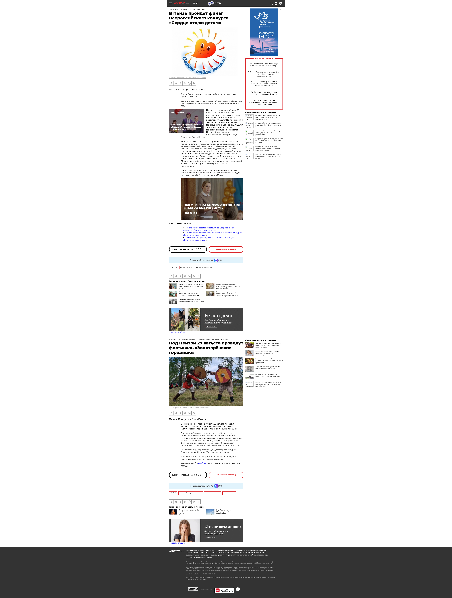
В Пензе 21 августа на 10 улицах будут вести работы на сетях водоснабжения (264, 74)
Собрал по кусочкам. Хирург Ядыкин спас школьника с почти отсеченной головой (269, 140)
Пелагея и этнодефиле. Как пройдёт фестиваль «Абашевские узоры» (191, 512)
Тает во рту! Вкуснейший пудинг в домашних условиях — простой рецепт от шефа (267, 345)
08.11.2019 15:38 (174, 9)
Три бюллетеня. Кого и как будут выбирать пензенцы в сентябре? (264, 65)
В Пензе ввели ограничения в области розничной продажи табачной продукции (264, 84)
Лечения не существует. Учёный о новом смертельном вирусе (267, 367)
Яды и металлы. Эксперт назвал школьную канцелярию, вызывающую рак (267, 353)
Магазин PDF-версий (225, 550)
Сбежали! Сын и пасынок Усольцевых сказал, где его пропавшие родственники (269, 133)
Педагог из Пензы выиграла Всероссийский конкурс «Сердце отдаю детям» (211, 206)
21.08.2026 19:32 (174, 339)
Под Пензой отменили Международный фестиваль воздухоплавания (226, 512)
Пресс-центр (210, 550)
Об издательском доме (195, 550)
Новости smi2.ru (177, 332)
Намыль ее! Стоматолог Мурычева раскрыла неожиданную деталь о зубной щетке (268, 384)
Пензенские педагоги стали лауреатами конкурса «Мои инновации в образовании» (189, 294)
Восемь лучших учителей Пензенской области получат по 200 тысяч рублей (228, 286)
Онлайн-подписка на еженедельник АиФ (251, 550)
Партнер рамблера (206, 589)
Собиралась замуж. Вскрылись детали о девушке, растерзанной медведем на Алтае (267, 148)
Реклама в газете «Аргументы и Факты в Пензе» (249, 552)
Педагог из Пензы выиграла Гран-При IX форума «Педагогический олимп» (191, 286)
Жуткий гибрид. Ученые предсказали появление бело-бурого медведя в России (269, 125)
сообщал (202, 463)
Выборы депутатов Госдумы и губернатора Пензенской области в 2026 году (239, 555)
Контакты (204, 555)
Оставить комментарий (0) (226, 249)
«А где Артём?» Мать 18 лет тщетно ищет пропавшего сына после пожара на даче (268, 117)
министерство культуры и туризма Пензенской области (189, 408)
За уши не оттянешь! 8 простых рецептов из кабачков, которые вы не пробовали (269, 361)
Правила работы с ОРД (220, 552)
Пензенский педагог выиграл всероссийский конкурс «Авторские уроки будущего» (227, 294)
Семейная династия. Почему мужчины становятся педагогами (191, 300)
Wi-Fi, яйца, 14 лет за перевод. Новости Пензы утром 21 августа (264, 93)
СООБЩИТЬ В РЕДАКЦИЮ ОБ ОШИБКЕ (199, 557)
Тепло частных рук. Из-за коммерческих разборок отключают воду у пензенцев (264, 103)
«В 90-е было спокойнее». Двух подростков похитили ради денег (267, 375)
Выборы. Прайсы (192, 555)
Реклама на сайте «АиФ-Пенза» (197, 552)
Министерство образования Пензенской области (187, 78)
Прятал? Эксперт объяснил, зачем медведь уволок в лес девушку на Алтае (267, 156)
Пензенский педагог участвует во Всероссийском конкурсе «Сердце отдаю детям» (209, 229)
